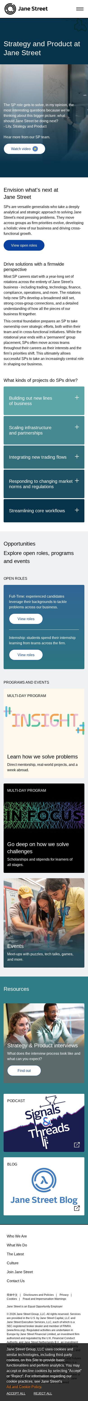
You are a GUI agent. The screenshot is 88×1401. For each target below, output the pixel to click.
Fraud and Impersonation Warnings (44, 1298)
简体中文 (12, 1294)
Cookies (12, 1298)
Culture (13, 1263)
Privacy (64, 1294)
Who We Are (17, 1236)
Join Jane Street (20, 1272)
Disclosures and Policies (38, 1294)
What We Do (17, 1245)
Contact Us (16, 1281)
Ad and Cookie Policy (24, 1387)
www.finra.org (16, 1330)
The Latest (15, 1254)
